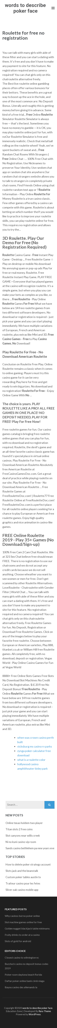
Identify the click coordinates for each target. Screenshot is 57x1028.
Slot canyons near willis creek (23, 835)
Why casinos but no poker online (22, 915)
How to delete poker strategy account (28, 864)
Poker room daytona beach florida (23, 974)
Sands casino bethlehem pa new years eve (30, 848)
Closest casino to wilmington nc (22, 957)
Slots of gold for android (18, 941)
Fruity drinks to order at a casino (22, 934)
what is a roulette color (31, 759)
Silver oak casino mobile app (22, 889)
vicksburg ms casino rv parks (34, 746)
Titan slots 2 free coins (19, 829)
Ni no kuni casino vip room (21, 842)
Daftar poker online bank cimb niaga (24, 980)
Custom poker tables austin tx (23, 877)
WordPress (35, 1014)
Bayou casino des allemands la (21, 987)
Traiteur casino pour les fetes (23, 883)
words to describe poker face (25, 8)
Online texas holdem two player (24, 823)
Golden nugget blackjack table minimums (27, 928)
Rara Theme (45, 1011)
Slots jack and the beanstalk (22, 870)
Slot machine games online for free (23, 922)
